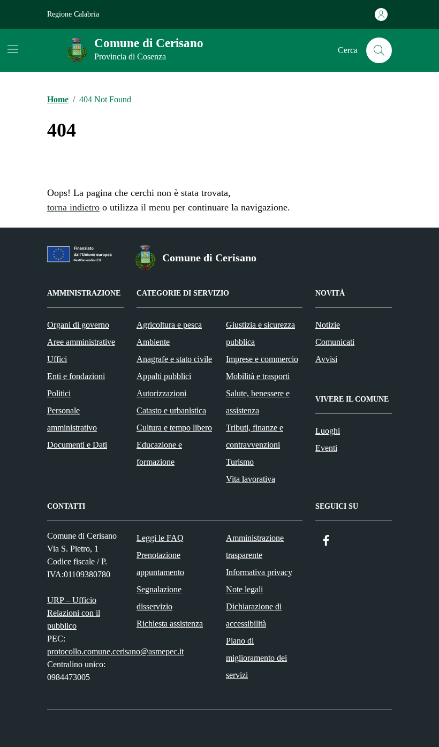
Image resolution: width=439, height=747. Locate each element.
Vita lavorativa (250, 479)
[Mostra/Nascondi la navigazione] (12, 49)
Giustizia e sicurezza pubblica (260, 333)
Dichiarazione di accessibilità (254, 615)
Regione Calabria (73, 14)
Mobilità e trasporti (258, 376)
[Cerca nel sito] (379, 50)
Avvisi (326, 359)
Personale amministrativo (72, 419)
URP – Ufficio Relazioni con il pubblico (73, 612)
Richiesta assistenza (170, 623)
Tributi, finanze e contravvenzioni (254, 436)
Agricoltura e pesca (169, 324)
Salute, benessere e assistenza (258, 402)
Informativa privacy (259, 572)
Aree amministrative (81, 341)
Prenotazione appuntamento (160, 563)
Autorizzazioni (161, 393)
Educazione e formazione (159, 453)
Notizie (327, 324)
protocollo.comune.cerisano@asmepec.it (115, 651)
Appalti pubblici (164, 376)
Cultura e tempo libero (174, 427)
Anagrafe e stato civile (174, 359)
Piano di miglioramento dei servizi (256, 658)
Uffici (57, 359)
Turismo (240, 461)
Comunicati (334, 341)
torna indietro (73, 207)
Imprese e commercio (262, 359)
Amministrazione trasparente (255, 546)
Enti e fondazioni (76, 376)
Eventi (326, 447)
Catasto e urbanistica (171, 410)
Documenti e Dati (77, 444)
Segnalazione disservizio (159, 598)
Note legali (244, 589)
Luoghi (327, 430)
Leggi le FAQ (160, 537)
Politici (59, 393)
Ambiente (153, 341)
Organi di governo (78, 324)
